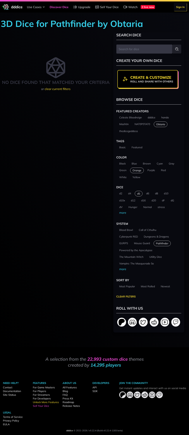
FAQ (65, 394)
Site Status (9, 394)
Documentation (12, 391)
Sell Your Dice (109, 7)
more (122, 212)
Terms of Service (13, 417)
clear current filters (58, 89)
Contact (7, 387)
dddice (69, 430)
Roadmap (68, 402)
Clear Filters (126, 296)
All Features (70, 387)
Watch (133, 7)
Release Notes (71, 406)
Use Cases (34, 7)
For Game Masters (44, 387)
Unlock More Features (46, 402)
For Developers (42, 398)
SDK (95, 391)
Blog (65, 391)
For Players (39, 391)
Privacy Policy (11, 420)
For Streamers (41, 394)
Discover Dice (59, 7)
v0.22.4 (92, 430)
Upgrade (84, 7)
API (94, 387)
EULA (6, 424)
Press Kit (68, 398)
